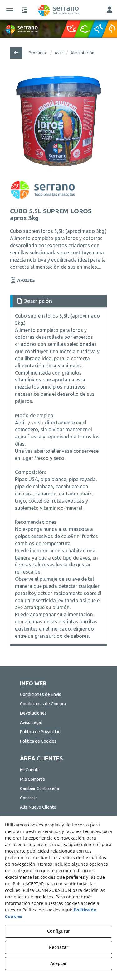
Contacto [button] (29, 797)
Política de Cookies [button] (38, 741)
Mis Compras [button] (32, 779)
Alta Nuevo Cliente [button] (38, 807)
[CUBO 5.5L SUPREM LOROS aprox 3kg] (58, 122)
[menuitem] (58, 694)
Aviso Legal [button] (31, 722)
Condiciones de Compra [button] (43, 703)
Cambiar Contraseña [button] (39, 788)
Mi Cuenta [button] (30, 769)
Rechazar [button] (58, 947)
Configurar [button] (58, 931)
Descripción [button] (37, 301)
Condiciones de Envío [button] (40, 694)
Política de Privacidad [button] (40, 731)
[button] (58, 10)
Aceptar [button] (58, 963)
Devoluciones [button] (33, 713)
